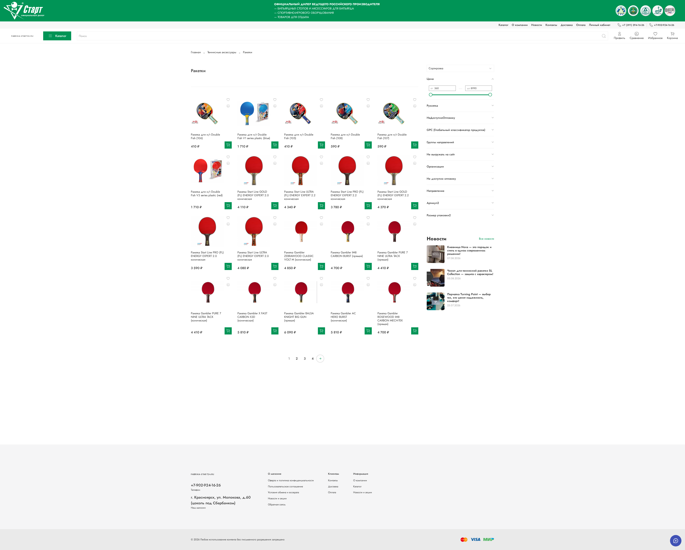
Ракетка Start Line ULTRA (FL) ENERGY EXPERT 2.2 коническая (299, 195)
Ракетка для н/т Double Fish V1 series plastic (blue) (253, 136)
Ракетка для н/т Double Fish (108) (345, 136)
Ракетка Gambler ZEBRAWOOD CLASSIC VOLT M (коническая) (299, 256)
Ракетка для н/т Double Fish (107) (392, 136)
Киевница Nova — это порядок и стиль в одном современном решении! (469, 250)
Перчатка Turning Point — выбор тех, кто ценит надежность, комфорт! (469, 297)
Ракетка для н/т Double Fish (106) (205, 136)
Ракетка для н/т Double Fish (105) (298, 136)
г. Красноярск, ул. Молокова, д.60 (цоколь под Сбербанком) (221, 500)
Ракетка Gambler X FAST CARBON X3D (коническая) (252, 316)
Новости (536, 25)
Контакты (551, 25)
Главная (196, 52)
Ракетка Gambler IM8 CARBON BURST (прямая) (347, 254)
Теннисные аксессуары (221, 52)
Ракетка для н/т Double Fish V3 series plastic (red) (207, 193)
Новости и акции (277, 498)
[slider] (430, 94)
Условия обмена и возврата (283, 492)
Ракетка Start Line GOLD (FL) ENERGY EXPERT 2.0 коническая (253, 195)
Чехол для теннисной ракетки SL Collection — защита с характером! (470, 272)
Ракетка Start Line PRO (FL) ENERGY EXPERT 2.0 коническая (207, 256)
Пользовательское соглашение (285, 486)
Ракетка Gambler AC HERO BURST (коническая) (343, 316)
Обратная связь (277, 504)
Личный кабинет (599, 25)
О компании (520, 25)
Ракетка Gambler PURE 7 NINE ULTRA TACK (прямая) (392, 256)
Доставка (567, 25)
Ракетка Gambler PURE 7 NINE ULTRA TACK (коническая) (206, 316)
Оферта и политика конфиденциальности (291, 480)
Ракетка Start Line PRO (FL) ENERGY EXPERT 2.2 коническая (347, 195)
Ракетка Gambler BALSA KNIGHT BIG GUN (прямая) (299, 316)
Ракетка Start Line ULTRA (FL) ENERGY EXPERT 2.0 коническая (253, 256)
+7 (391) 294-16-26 (633, 25)
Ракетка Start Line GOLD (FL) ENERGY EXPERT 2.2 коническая (393, 195)
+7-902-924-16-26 (664, 25)
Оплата (580, 25)
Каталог (503, 25)
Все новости (486, 238)
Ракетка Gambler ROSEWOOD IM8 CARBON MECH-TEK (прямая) (390, 318)
